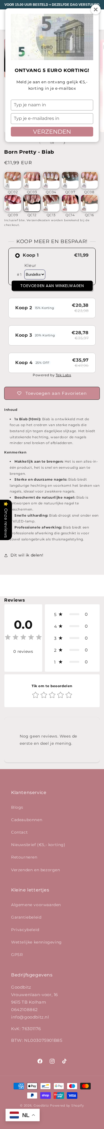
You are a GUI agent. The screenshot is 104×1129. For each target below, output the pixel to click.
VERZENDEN (52, 131)
